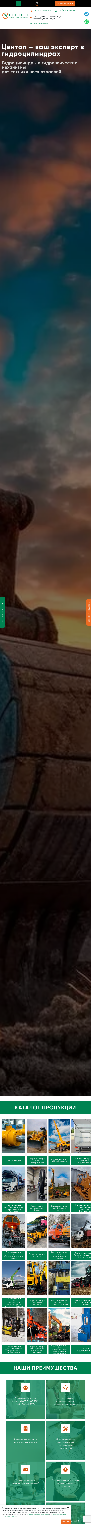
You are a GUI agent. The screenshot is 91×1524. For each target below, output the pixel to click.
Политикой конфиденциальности (37, 1514)
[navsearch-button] (37, 3)
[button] (68, 1508)
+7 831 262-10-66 (43, 10)
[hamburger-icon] (18, 3)
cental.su (40, 23)
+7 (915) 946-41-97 (67, 10)
